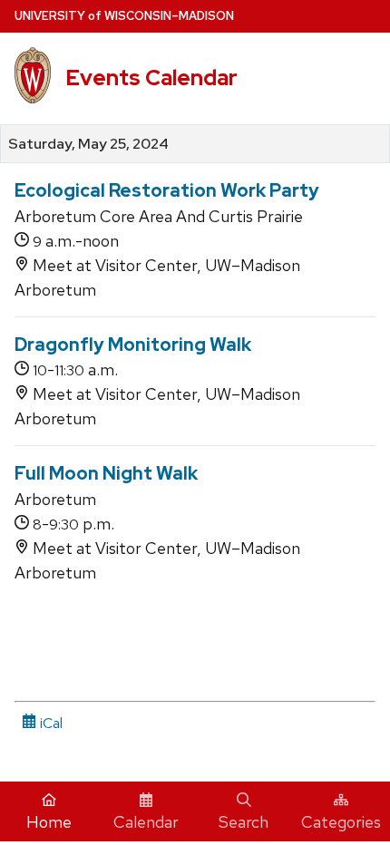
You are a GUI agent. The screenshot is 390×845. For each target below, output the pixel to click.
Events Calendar (151, 77)
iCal (49, 723)
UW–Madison (124, 16)
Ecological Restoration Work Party (167, 190)
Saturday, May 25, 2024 (88, 144)
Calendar (146, 821)
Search (243, 821)
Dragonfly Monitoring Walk (133, 344)
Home (49, 821)
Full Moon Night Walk (106, 473)
